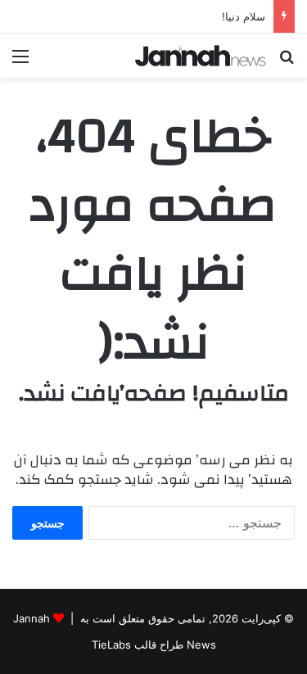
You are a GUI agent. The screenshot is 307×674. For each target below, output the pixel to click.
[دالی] (200, 55)
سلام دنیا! (243, 16)
